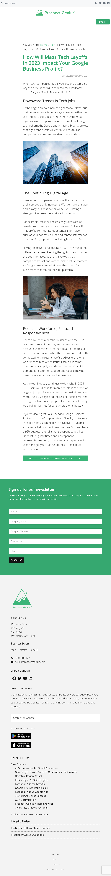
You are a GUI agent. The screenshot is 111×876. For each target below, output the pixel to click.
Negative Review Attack (28, 776)
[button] (5, 22)
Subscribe (16, 560)
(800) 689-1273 (10, 3)
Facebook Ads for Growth (30, 784)
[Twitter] (100, 3)
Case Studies (18, 764)
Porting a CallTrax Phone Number (30, 828)
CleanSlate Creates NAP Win (31, 807)
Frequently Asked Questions (27, 834)
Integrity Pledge (20, 821)
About (55, 854)
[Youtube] (104, 3)
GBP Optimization (25, 799)
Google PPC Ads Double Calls (31, 787)
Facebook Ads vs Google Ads (31, 791)
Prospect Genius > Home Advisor (34, 803)
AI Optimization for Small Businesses (36, 768)
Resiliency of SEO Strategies (31, 780)
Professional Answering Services (29, 814)
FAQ (55, 859)
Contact (55, 864)
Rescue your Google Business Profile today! (55, 458)
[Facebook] (96, 3)
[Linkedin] (108, 3)
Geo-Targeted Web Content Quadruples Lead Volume (46, 772)
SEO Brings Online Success (30, 795)
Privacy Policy (55, 869)
